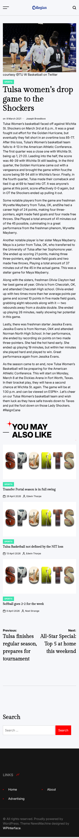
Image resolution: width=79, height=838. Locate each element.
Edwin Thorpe (33, 496)
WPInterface (12, 828)
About (51, 789)
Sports (8, 82)
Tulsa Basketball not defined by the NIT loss (33, 547)
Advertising (16, 799)
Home (12, 789)
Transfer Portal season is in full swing (29, 489)
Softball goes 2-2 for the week (23, 604)
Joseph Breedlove (36, 118)
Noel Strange (32, 610)
